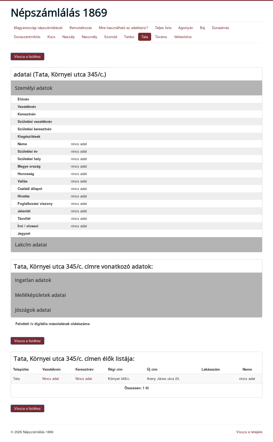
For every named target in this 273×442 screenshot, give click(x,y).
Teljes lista (163, 27)
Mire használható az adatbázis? (123, 27)
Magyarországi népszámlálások (38, 27)
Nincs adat (50, 378)
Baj (202, 27)
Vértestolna (182, 36)
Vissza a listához (27, 56)
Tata (144, 36)
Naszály (68, 36)
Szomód (110, 36)
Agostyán (185, 27)
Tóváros (161, 36)
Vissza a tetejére (249, 431)
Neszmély (89, 36)
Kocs (51, 36)
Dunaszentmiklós (27, 36)
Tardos (129, 36)
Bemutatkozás (81, 27)
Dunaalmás (220, 27)
